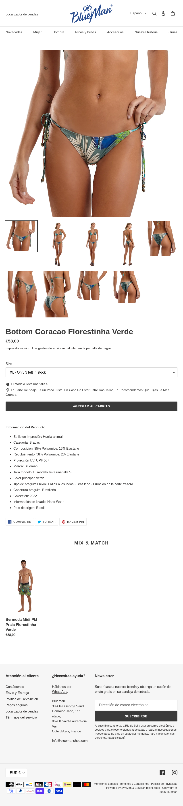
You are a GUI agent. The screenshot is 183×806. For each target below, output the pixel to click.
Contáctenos (15, 687)
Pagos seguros (17, 705)
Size (9, 364)
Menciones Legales (106, 783)
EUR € (15, 773)
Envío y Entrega (17, 693)
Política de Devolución (22, 699)
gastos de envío (49, 348)
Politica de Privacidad (164, 783)
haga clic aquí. (116, 737)
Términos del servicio (21, 717)
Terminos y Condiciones (134, 783)
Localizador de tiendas (22, 711)
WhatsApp (59, 691)
